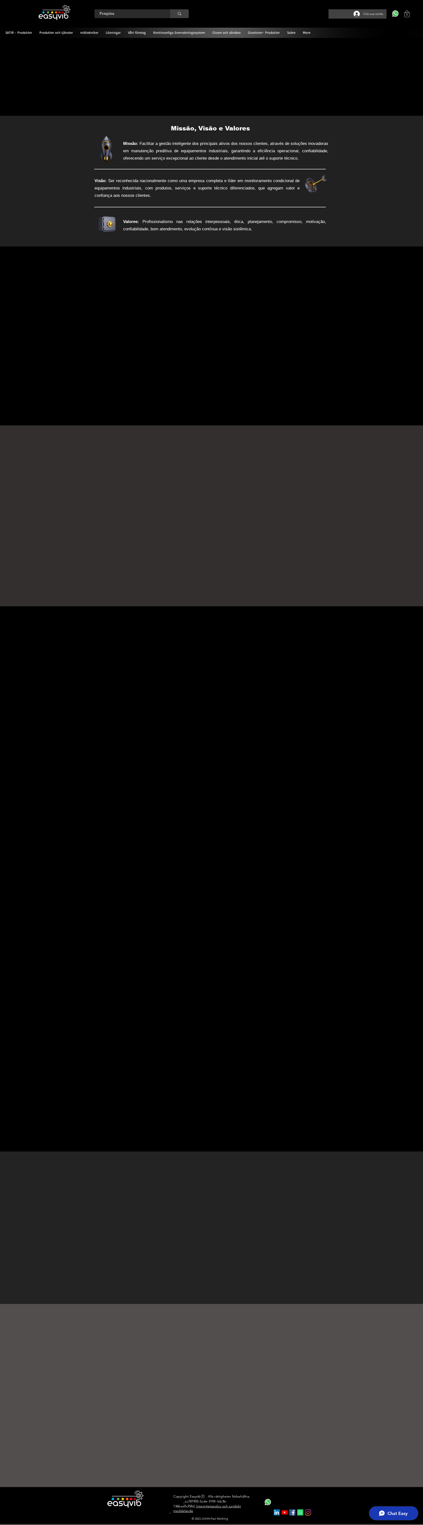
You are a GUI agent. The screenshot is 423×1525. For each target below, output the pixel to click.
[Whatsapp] (300, 1512)
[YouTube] (285, 1512)
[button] (407, 14)
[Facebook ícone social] (292, 1512)
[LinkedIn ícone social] (277, 1512)
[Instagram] (308, 1512)
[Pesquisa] (179, 13)
